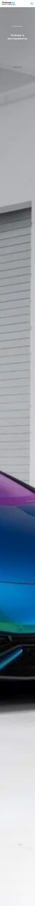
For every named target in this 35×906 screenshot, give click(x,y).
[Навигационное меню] (32, 4)
